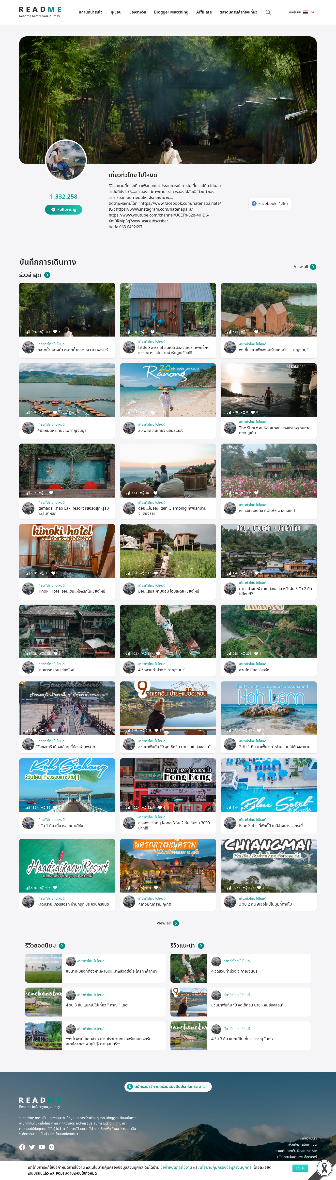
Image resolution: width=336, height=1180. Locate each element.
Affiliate (204, 12)
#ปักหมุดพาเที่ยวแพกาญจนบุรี (61, 431)
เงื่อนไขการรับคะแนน (302, 1144)
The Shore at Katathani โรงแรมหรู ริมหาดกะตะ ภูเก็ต (275, 430)
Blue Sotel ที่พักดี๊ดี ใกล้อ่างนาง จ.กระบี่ (271, 826)
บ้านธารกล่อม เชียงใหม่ (55, 670)
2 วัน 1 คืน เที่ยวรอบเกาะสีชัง (60, 826)
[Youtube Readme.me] (42, 1147)
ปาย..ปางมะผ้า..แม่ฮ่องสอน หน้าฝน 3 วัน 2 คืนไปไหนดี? (275, 591)
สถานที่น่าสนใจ (91, 12)
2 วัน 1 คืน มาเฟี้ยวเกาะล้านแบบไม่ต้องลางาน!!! (276, 747)
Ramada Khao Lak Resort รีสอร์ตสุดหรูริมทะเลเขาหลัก (73, 510)
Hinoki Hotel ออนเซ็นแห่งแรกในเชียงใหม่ (71, 591)
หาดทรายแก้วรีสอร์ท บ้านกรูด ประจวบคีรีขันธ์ (73, 904)
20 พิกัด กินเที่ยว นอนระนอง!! (161, 431)
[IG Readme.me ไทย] (52, 1147)
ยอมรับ (300, 1168)
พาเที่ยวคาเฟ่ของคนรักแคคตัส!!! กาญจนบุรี (273, 350)
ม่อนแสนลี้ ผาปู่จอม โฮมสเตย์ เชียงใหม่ (168, 591)
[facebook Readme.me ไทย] (22, 1147)
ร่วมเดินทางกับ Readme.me (296, 1150)
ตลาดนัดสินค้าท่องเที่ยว (238, 12)
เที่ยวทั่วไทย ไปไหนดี (51, 344)
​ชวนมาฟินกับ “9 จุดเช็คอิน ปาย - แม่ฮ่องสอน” (174, 747)
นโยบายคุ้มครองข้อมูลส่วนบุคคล (226, 1167)
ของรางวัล (137, 12)
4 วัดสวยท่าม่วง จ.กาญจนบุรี (161, 670)
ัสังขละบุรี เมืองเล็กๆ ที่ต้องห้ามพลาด (66, 747)
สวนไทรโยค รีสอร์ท (254, 670)
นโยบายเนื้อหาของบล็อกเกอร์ (297, 1157)
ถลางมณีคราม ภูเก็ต (154, 904)
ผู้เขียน (116, 12)
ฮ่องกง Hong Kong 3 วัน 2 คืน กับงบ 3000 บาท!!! (174, 825)
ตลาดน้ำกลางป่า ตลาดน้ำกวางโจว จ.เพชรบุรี (72, 350)
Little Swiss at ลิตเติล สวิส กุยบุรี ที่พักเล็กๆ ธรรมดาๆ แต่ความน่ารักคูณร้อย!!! (174, 350)
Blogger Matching (171, 12)
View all (301, 267)
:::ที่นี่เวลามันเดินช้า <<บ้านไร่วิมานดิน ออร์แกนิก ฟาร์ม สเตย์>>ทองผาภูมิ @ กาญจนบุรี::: (109, 1041)
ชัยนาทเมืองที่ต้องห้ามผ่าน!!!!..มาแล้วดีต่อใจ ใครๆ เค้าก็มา (111, 971)
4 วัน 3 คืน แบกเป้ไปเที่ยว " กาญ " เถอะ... (99, 1005)
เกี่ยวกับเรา (309, 1138)
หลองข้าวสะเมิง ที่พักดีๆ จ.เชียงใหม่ (267, 511)
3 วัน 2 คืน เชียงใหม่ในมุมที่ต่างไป (265, 904)
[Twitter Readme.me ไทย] (32, 1147)
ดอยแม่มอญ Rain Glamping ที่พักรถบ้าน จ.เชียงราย (172, 510)
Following (66, 210)
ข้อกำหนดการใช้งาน (176, 1167)
